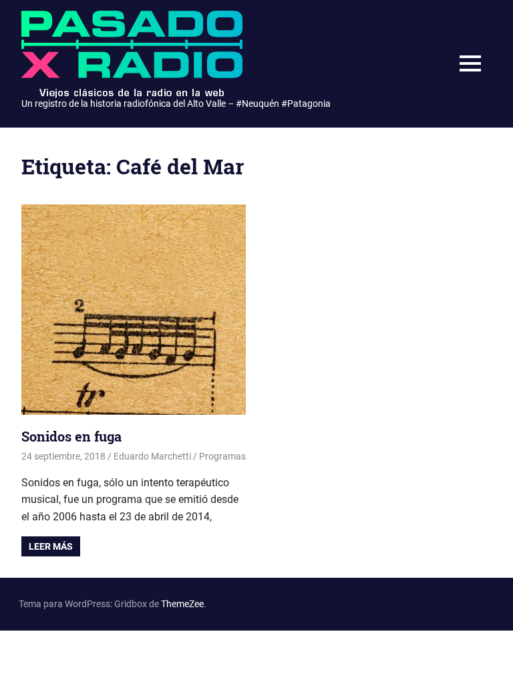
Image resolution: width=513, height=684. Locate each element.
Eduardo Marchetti (152, 456)
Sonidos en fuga (71, 436)
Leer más (51, 546)
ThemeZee (182, 603)
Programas (222, 456)
